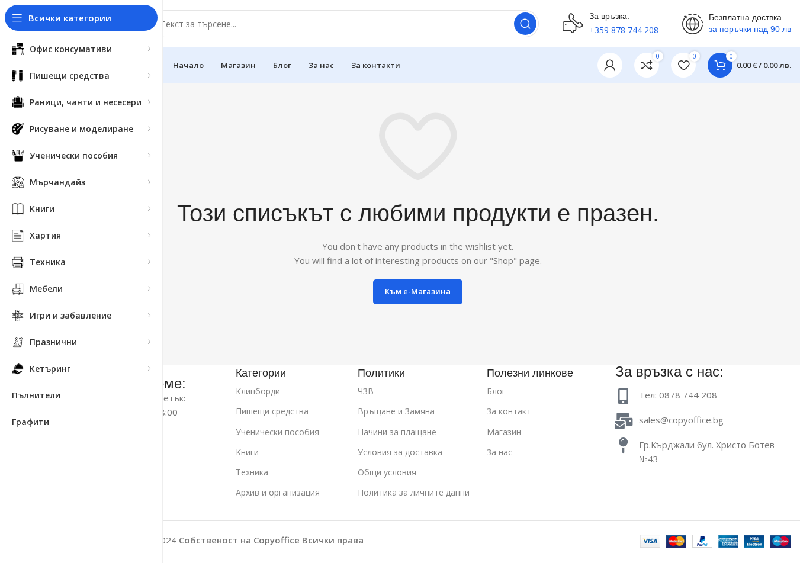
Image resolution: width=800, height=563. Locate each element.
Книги (247, 452)
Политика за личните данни (414, 492)
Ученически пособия (277, 431)
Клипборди (258, 391)
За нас (499, 452)
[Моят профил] (610, 65)
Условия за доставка (400, 452)
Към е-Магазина (418, 291)
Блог (496, 391)
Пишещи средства (272, 411)
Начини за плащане (397, 431)
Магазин (504, 431)
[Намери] (525, 23)
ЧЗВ (366, 391)
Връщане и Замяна (396, 411)
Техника (252, 472)
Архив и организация (278, 492)
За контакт (509, 411)
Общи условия (387, 472)
